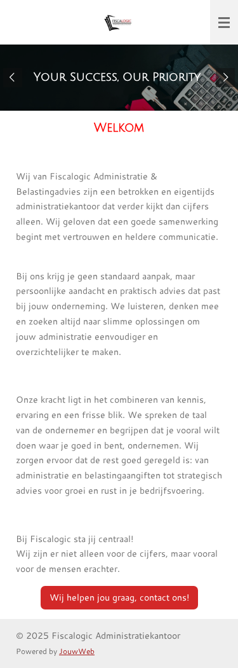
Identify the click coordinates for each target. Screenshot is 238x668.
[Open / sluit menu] (224, 22)
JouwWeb (77, 651)
